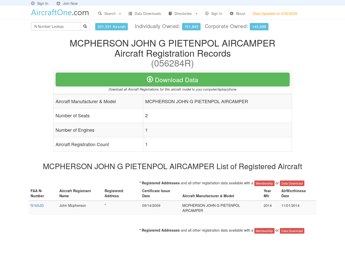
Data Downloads (148, 13)
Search (110, 13)
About (240, 13)
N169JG (37, 205)
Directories (183, 13)
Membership (264, 183)
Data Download (292, 183)
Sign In (42, 3)
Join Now (70, 3)
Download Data (175, 79)
